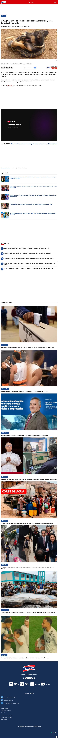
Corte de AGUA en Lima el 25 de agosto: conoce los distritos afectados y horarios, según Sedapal (27, 523)
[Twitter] (4, 67)
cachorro (14, 168)
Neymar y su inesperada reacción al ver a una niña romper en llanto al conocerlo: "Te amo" (25, 658)
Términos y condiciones (6, 715)
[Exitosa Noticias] (3, 2)
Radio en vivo (4, 719)
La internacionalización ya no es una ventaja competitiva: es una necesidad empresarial (24, 435)
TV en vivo (3, 713)
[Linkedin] (9, 67)
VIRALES (19, 168)
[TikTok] (34, 678)
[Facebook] (7, 67)
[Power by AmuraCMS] (53, 732)
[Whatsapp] (2, 67)
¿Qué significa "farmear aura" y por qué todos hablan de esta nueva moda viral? (31, 204)
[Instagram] (30, 678)
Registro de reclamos (6, 710)
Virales (3, 15)
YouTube (9, 85)
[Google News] (32, 678)
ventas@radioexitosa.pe (10, 697)
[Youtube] (28, 678)
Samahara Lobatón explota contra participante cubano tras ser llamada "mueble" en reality (25, 391)
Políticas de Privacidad (6, 717)
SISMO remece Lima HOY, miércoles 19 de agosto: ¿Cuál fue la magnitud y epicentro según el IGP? (27, 248)
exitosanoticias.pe (8, 700)
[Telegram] (12, 67)
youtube (24, 168)
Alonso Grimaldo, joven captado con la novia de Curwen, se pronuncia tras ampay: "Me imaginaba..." (27, 253)
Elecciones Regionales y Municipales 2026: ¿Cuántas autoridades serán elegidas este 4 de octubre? (27, 347)
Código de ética (4, 708)
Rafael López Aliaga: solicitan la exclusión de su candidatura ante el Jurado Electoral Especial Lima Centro (29, 258)
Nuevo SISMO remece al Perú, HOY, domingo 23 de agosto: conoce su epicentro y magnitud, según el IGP (28, 268)
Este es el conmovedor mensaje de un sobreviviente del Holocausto (34, 144)
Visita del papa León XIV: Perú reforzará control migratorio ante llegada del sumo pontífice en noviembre (29, 479)
